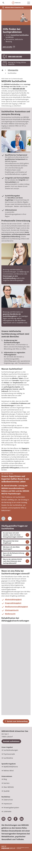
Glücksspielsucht (12, 610)
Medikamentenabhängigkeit (16, 607)
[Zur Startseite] (16, 2)
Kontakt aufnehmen (11, 741)
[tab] (16, 500)
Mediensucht (10, 614)
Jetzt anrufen (7, 47)
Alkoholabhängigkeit (13, 599)
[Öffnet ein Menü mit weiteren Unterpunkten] (29, 3)
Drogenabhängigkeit (13, 603)
